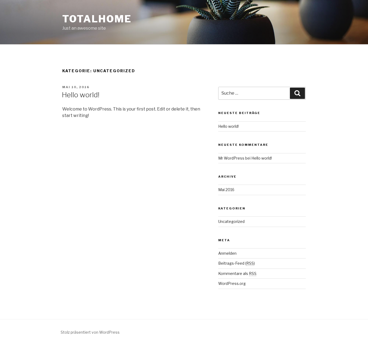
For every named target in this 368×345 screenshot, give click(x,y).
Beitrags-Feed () (236, 263)
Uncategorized (231, 221)
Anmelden (227, 253)
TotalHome (97, 19)
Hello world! (80, 95)
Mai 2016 (226, 189)
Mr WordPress (231, 158)
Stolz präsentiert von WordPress (90, 332)
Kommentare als (237, 273)
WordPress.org (232, 283)
